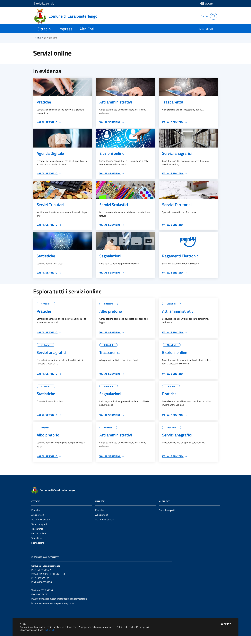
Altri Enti (171, 427)
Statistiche (36, 538)
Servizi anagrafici (39, 524)
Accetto (225, 624)
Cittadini (45, 303)
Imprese (171, 386)
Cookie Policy (50, 630)
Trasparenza (37, 528)
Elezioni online (38, 533)
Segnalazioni (37, 542)
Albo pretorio (37, 515)
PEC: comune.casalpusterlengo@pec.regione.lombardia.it (59, 598)
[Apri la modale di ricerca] (213, 16)
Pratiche (35, 510)
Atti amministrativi (40, 519)
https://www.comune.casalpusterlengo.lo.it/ (52, 603)
